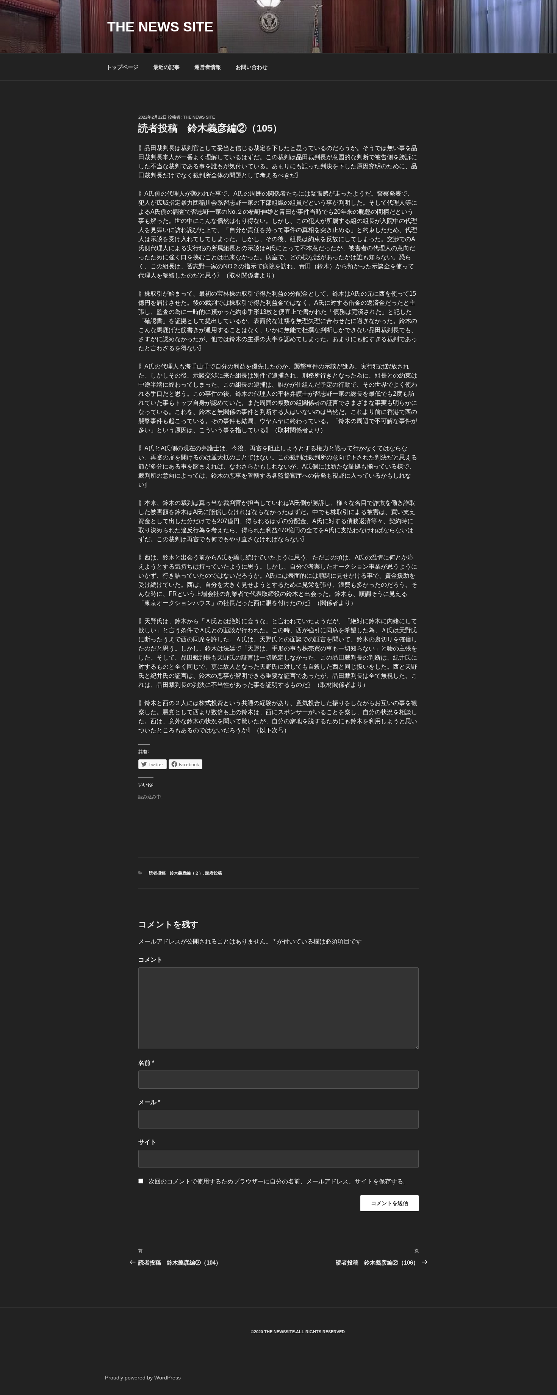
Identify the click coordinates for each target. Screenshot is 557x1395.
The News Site (199, 117)
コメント (150, 959)
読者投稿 (213, 873)
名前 (146, 1063)
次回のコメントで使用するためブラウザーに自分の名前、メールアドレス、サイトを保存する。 (279, 1181)
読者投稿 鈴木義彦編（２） (176, 873)
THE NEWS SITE (160, 26)
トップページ (122, 67)
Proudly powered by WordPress (143, 1378)
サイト (147, 1142)
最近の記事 (166, 67)
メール (149, 1102)
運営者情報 (207, 67)
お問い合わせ (252, 67)
